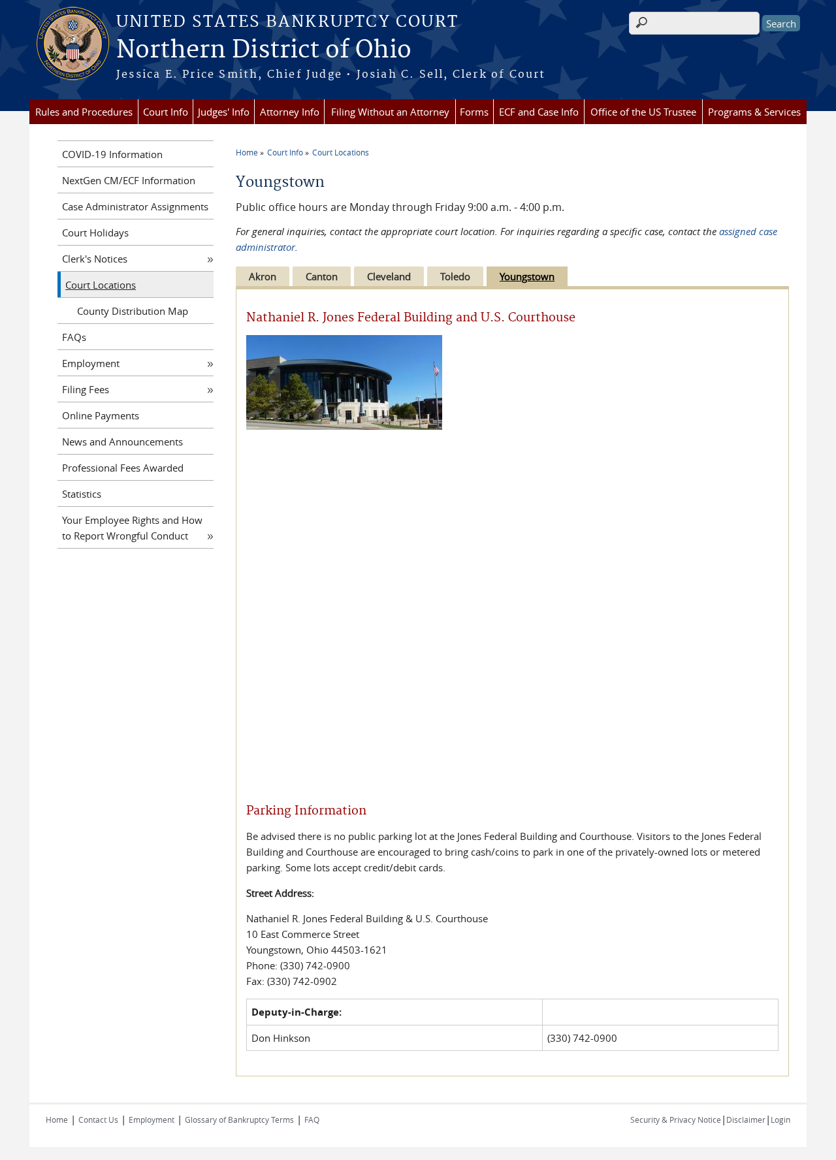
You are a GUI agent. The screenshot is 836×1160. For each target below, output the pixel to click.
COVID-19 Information (112, 154)
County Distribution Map (132, 310)
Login (780, 1119)
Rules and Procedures (84, 111)
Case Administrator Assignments (135, 206)
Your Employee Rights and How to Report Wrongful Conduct (132, 527)
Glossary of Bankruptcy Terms (239, 1119)
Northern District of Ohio (263, 50)
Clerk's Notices (94, 258)
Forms (474, 111)
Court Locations (340, 152)
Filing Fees (85, 389)
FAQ (311, 1119)
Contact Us (98, 1119)
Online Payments (100, 415)
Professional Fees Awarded (123, 467)
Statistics (81, 493)
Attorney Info (289, 111)
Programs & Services (754, 111)
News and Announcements (122, 441)
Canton (322, 276)
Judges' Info (223, 111)
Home (247, 152)
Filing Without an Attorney (390, 111)
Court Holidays (95, 232)
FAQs (74, 337)
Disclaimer (745, 1119)
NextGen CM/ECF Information (128, 180)
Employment (91, 363)
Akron (262, 276)
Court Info (165, 111)
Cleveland (389, 276)
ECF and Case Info (539, 111)
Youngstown (527, 276)
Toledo (455, 276)
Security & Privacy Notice (675, 1119)
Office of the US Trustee (643, 111)
